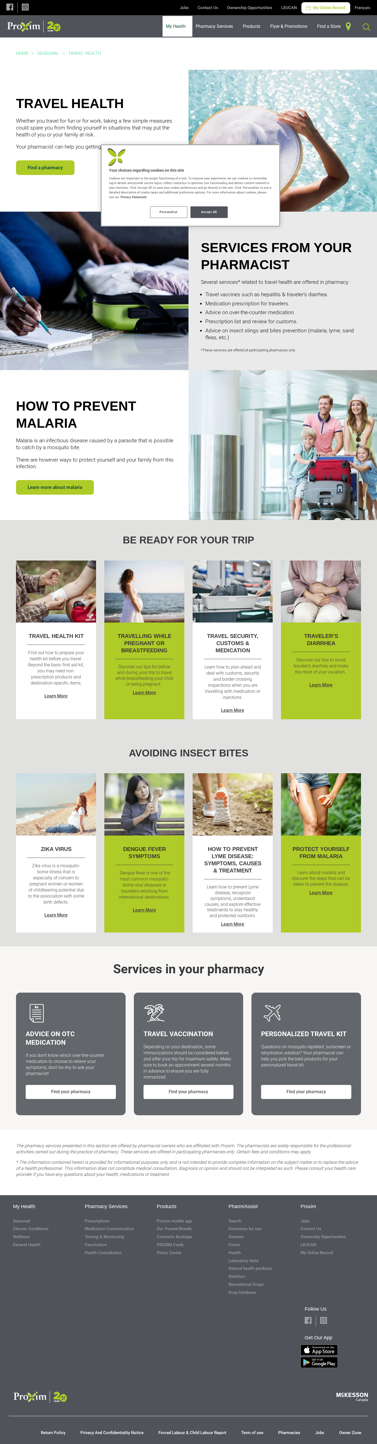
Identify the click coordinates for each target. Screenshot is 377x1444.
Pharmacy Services (106, 1206)
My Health (24, 1206)
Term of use (252, 1432)
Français (362, 7)
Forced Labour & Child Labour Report (192, 1432)
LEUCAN (289, 7)
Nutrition (237, 1276)
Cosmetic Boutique (174, 1236)
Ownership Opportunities (249, 7)
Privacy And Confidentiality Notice (112, 1432)
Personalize (168, 212)
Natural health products (250, 1268)
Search (235, 1221)
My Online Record (328, 7)
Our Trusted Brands (174, 1228)
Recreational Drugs (246, 1284)
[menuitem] (177, 26)
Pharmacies (289, 1432)
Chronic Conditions (31, 1228)
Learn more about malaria (55, 487)
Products (166, 1206)
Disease (236, 1236)
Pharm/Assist (243, 1206)
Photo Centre (169, 1252)
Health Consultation (103, 1252)
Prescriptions (97, 1221)
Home (22, 53)
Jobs (184, 7)
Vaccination (96, 1244)
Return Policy (53, 1432)
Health (235, 1252)
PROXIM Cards (170, 1244)
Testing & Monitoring (104, 1236)
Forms (234, 1244)
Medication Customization (109, 1228)
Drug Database (242, 1292)
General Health (26, 1244)
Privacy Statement (134, 197)
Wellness (21, 1236)
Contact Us (208, 7)
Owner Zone (350, 1432)
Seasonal (48, 53)
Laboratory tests (244, 1260)
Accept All (209, 212)
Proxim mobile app (174, 1221)
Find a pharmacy (45, 167)
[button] (9, 7)
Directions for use (245, 1228)
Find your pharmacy (71, 1091)
